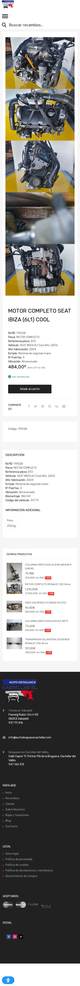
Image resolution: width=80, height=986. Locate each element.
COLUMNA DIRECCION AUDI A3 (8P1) (46, 621)
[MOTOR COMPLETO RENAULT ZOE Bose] (14, 588)
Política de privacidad (18, 859)
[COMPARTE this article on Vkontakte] (56, 406)
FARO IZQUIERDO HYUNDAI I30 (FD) (45, 602)
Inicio (8, 792)
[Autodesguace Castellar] (19, 4)
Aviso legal (12, 853)
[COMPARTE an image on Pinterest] (49, 406)
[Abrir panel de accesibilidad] (8, 980)
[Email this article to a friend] (63, 406)
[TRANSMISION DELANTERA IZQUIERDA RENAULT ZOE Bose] (14, 643)
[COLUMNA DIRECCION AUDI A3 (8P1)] (14, 625)
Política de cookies (17, 865)
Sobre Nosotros (15, 809)
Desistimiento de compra (21, 876)
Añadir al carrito (30, 389)
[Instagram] (15, 937)
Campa (9, 804)
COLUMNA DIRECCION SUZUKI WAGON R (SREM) (48, 566)
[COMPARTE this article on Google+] (42, 406)
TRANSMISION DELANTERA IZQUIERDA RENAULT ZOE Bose (47, 641)
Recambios (12, 798)
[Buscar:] (37, 25)
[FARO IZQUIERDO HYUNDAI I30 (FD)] (14, 606)
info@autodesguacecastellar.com (30, 737)
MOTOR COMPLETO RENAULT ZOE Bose (48, 584)
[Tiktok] (21, 937)
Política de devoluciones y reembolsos (29, 870)
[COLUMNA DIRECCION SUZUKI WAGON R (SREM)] (14, 576)
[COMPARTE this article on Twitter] (35, 406)
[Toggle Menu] (5, 17)
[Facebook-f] (9, 937)
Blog (8, 820)
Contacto (11, 826)
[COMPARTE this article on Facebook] (28, 406)
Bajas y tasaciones (17, 815)
